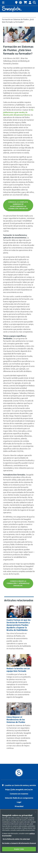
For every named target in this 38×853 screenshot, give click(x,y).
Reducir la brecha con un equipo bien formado (18, 669)
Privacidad (19, 806)
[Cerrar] (35, 812)
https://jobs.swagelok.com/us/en (19, 789)
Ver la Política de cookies (11, 839)
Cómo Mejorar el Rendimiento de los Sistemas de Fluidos (16, 720)
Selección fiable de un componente (19, 798)
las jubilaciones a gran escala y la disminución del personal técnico (18, 112)
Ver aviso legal (25, 839)
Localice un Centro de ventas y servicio (20, 785)
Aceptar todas (19, 849)
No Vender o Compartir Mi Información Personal (19, 843)
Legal (19, 802)
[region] (19, 831)
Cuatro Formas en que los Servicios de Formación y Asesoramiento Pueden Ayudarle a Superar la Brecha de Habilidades (19, 625)
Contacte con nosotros (19, 794)
